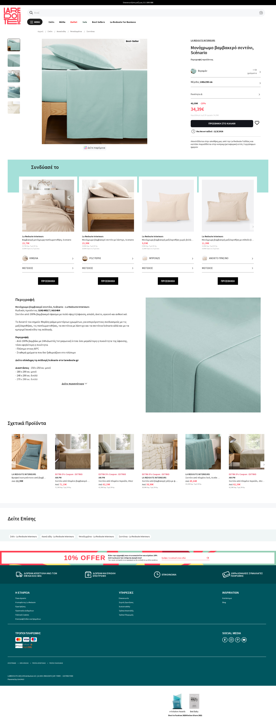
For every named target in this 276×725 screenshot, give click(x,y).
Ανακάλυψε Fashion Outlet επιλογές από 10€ (138, 2)
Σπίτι (51, 22)
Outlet (73, 22)
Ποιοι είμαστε (20, 598)
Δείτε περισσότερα (73, 383)
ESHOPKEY (20, 679)
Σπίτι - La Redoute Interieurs (23, 536)
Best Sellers (98, 22)
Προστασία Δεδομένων (24, 610)
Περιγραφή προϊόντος (202, 59)
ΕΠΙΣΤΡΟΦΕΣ (12, 663)
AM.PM (58, 477)
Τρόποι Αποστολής (126, 610)
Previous (24, 228)
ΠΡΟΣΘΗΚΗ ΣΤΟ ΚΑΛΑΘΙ (221, 123)
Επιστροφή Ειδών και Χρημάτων (28, 619)
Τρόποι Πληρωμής (126, 615)
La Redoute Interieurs (203, 40)
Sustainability (124, 606)
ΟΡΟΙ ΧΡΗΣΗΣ (24, 663)
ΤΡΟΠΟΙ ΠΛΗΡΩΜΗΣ (56, 663)
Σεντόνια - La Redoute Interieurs (134, 536)
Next (253, 226)
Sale (85, 22)
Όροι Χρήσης (20, 606)
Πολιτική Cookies (22, 615)
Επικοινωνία (124, 598)
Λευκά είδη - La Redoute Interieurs (58, 536)
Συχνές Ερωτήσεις (126, 602)
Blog (224, 602)
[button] (31, 12)
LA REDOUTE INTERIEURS (24, 474)
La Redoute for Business (123, 22)
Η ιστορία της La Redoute (25, 602)
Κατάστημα (227, 598)
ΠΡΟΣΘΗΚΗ (48, 281)
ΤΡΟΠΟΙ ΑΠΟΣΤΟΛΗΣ (39, 663)
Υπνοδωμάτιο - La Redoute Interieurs (96, 536)
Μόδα (62, 22)
